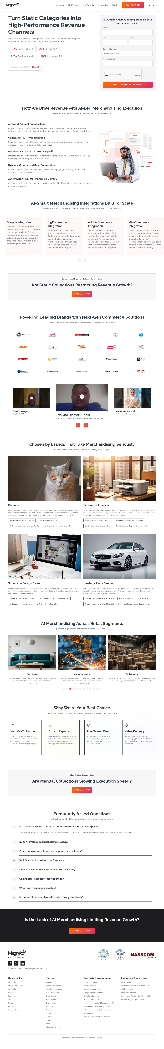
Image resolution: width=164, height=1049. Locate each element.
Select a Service (110, 49)
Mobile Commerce (91, 999)
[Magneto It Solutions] (12, 5)
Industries (103, 5)
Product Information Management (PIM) (100, 1003)
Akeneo (49, 1010)
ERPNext (49, 1017)
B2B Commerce (90, 986)
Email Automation (128, 993)
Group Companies (15, 986)
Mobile (132, 38)
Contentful (50, 1013)
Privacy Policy (13, 1003)
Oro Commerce (52, 1003)
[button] (79, 261)
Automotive (132, 674)
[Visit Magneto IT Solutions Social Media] (10, 963)
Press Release (14, 1010)
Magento (49, 982)
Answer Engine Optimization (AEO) (135, 999)
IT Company (88, 1013)
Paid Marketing (127, 989)
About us (12, 982)
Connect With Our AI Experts (127, 85)
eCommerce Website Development (98, 1010)
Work (115, 5)
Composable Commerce (93, 993)
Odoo (48, 1020)
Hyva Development (91, 996)
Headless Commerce (92, 989)
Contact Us (133, 5)
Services (59, 5)
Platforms (73, 5)
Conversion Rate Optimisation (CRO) (136, 996)
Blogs (10, 1006)
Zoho (48, 1024)
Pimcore (49, 1006)
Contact (11, 999)
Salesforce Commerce (55, 989)
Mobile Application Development (97, 1017)
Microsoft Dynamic (53, 1027)
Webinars (12, 993)
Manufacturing (32, 674)
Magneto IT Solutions (70, 1038)
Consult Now (82, 294)
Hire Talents (88, 5)
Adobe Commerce (53, 986)
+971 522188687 (14, 969)
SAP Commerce (52, 993)
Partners (11, 996)
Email (105, 38)
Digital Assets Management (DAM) (97, 1006)
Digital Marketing (128, 982)
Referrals (12, 989)
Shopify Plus (51, 996)
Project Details (109, 59)
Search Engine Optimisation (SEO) (135, 986)
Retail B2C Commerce (93, 982)
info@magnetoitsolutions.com (37, 969)
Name (106, 28)
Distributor (82, 674)
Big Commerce (52, 999)
